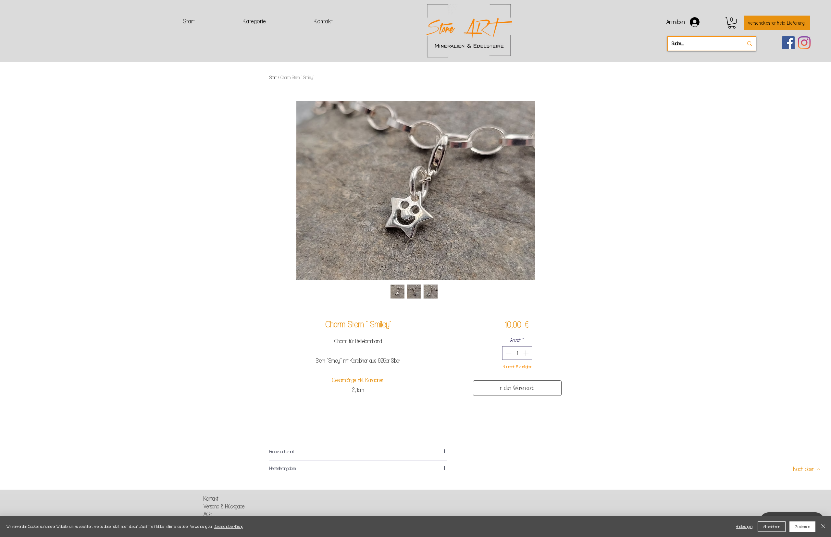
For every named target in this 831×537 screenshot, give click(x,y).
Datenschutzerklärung (228, 526)
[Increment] (526, 353)
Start (273, 77)
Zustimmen (802, 526)
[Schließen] (823, 526)
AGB (208, 514)
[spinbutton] (517, 353)
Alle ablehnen (771, 526)
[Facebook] (788, 42)
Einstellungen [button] (744, 526)
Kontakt (211, 498)
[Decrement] (508, 353)
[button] (732, 23)
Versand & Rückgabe (224, 506)
